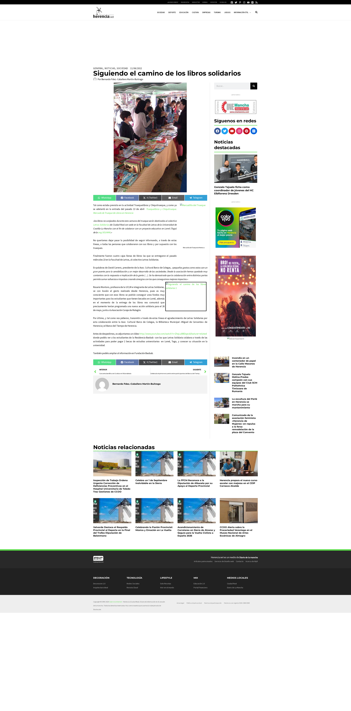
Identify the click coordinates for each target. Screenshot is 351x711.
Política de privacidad (194, 603)
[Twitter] (236, 2)
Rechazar (219, 707)
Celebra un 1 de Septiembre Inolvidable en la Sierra (151, 482)
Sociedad (122, 68)
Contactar (213, 2)
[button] (249, 12)
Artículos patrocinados (203, 561)
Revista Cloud (132, 587)
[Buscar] (253, 86)
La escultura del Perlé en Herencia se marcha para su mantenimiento (244, 403)
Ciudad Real (232, 583)
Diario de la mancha (248, 557)
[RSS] (256, 2)
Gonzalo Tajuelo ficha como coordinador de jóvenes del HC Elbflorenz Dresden (234, 190)
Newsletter (196, 2)
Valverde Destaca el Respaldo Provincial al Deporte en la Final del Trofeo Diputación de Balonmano (111, 531)
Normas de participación (213, 603)
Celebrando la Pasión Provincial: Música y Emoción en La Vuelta (154, 528)
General (98, 68)
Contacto (240, 561)
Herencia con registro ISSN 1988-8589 (237, 603)
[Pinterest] (240, 2)
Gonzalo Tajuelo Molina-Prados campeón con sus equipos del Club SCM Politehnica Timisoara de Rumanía (244, 383)
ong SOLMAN (104, 232)
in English (223, 2)
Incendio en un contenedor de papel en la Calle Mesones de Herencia (244, 362)
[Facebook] (232, 2)
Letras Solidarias (101, 224)
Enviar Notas (185, 2)
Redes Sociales (133, 583)
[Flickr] (252, 2)
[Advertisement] (175, 41)
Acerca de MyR (252, 561)
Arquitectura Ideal (100, 587)
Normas (204, 2)
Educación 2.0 (199, 583)
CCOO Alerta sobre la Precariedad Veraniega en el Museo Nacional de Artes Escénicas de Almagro (236, 531)
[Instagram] (244, 2)
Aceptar (202, 707)
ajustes (179, 708)
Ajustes (236, 707)
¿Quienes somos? (172, 2)
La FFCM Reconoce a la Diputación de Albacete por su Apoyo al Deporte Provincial (195, 483)
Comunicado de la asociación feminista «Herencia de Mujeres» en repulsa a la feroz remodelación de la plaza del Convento (244, 424)
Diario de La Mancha (235, 587)
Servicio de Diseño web (224, 561)
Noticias (110, 68)
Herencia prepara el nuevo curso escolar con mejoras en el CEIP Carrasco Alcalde (238, 483)
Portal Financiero (200, 587)
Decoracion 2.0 (99, 583)
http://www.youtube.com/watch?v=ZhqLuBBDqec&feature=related (173, 333)
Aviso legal (180, 603)
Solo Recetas (165, 583)
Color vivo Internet (115, 602)
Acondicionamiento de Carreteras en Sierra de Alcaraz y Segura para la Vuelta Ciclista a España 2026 (196, 531)
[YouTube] (248, 2)
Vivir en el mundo (167, 587)
